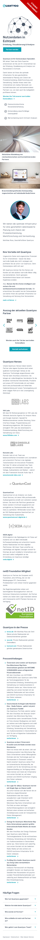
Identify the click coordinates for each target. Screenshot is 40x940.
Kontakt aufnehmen (20, 349)
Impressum (6, 937)
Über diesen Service (27, 937)
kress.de (10, 632)
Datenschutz (15, 937)
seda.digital (7, 559)
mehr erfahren (9, 300)
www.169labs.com (10, 435)
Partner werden (12, 49)
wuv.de (9, 640)
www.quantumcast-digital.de (14, 517)
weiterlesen (11, 700)
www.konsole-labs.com (12, 475)
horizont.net (11, 646)
